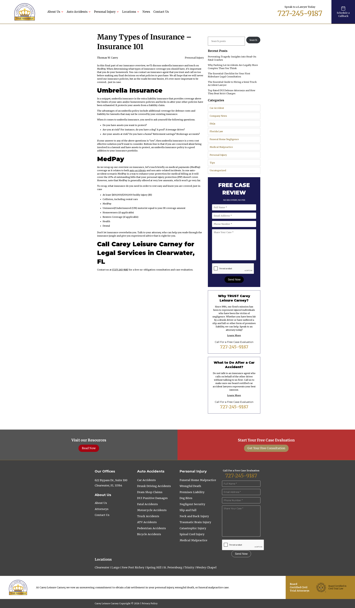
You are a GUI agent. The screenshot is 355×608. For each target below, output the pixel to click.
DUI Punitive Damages (152, 498)
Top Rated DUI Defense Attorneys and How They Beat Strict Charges (231, 92)
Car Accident (217, 108)
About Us (53, 11)
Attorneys (101, 509)
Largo (115, 567)
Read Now (89, 448)
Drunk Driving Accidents (154, 486)
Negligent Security (192, 504)
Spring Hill (153, 567)
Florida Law (216, 131)
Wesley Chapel (206, 567)
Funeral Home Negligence (224, 139)
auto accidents (138, 170)
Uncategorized (218, 170)
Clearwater (102, 567)
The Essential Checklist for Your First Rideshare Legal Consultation (229, 75)
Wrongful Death (190, 486)
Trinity (189, 567)
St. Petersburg (172, 567)
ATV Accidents (147, 522)
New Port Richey (133, 567)
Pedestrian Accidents (151, 528)
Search (253, 40)
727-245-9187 (299, 13)
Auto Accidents (77, 11)
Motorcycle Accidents (152, 510)
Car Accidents (146, 480)
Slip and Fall (188, 510)
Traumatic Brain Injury (195, 522)
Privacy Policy (150, 603)
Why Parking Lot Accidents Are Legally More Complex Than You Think (233, 66)
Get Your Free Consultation (266, 448)
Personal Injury (105, 11)
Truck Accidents (148, 516)
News (146, 11)
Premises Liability (192, 492)
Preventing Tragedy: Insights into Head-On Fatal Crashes (232, 58)
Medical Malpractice (221, 147)
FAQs (212, 123)
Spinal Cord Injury (192, 534)
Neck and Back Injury (194, 516)
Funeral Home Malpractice (198, 480)
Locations (129, 11)
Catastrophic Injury (193, 528)
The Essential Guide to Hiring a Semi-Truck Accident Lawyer (232, 83)
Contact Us (161, 11)
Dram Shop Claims (149, 492)
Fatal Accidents (147, 504)
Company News (218, 115)
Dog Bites (186, 498)
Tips (212, 162)
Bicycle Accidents (149, 534)
